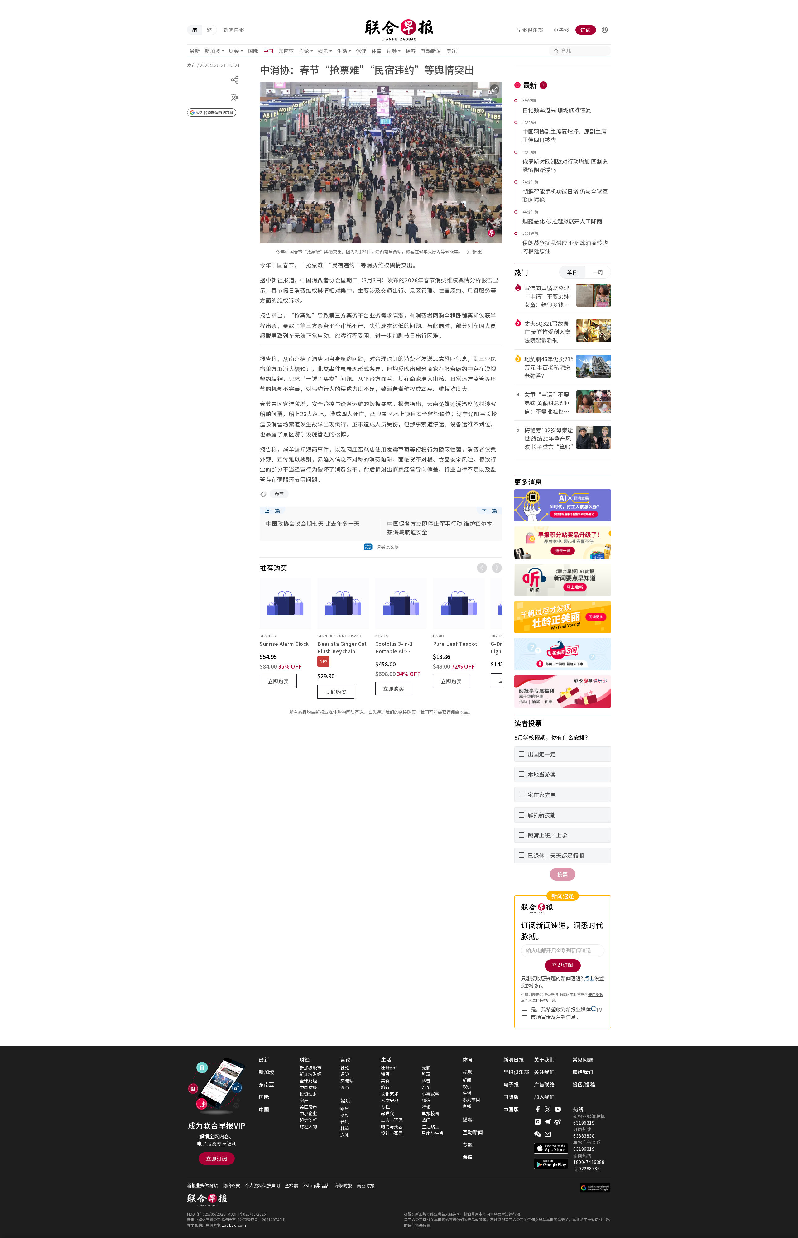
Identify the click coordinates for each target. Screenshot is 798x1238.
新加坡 (212, 51)
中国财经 (308, 1087)
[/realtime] (543, 85)
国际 (253, 51)
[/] (398, 30)
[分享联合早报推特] (547, 1109)
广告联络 (544, 1084)
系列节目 (471, 1099)
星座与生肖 (433, 1133)
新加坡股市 (310, 1067)
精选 (426, 1100)
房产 (304, 1100)
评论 (344, 1074)
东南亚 (286, 51)
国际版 (511, 1097)
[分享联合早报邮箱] (547, 1134)
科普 (426, 1080)
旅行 (385, 1087)
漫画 (344, 1087)
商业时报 (365, 1185)
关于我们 (544, 1059)
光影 (426, 1067)
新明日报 (233, 30)
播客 (411, 51)
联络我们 (583, 1072)
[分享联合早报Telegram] (547, 1121)
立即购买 (278, 681)
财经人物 (308, 1126)
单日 (572, 272)
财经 (234, 51)
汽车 (426, 1087)
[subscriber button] (604, 30)
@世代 (387, 1113)
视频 (392, 51)
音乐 (344, 1122)
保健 (361, 51)
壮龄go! (389, 1067)
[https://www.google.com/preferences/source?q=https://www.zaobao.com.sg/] (595, 1188)
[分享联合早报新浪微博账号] (557, 1121)
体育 (376, 51)
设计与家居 (392, 1133)
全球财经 (308, 1080)
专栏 (385, 1107)
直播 (467, 1106)
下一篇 (489, 510)
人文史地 (389, 1100)
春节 (279, 494)
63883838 (583, 1136)
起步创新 (308, 1120)
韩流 (344, 1128)
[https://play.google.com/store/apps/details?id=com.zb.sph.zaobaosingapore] (551, 1164)
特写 (385, 1074)
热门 (426, 1120)
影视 (344, 1115)
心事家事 (430, 1094)
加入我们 (544, 1097)
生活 (342, 51)
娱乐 (323, 51)
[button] (604, 30)
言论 (304, 51)
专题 (451, 51)
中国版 (511, 1109)
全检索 (291, 1185)
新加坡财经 (310, 1074)
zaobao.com (234, 1225)
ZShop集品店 (316, 1185)
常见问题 (583, 1059)
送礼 (344, 1135)
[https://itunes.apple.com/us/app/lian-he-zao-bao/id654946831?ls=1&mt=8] (551, 1148)
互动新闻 (431, 51)
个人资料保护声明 (262, 1185)
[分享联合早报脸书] (537, 1109)
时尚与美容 (392, 1126)
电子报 (561, 30)
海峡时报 (343, 1185)
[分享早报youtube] (557, 1109)
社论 (344, 1067)
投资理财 (308, 1094)
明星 (344, 1109)
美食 (385, 1080)
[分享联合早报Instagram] (537, 1121)
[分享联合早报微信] (537, 1134)
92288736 (589, 1168)
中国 (268, 51)
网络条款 (231, 1185)
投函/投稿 (584, 1084)
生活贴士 (430, 1126)
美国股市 (308, 1107)
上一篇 (272, 510)
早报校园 (430, 1113)
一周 (598, 272)
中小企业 (308, 1113)
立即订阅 (216, 1158)
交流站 (346, 1080)
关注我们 (544, 1072)
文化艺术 (389, 1094)
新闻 (467, 1080)
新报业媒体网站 (202, 1185)
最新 (195, 51)
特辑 (426, 1107)
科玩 (426, 1074)
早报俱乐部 (530, 30)
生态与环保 (392, 1120)
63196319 (583, 1123)
